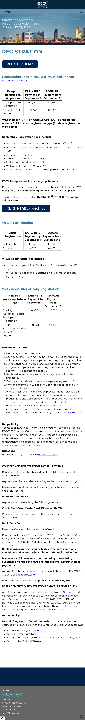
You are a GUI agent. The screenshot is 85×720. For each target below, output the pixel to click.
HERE (32, 405)
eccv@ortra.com (72, 412)
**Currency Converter (15, 80)
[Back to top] (81, 716)
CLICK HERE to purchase (26, 208)
